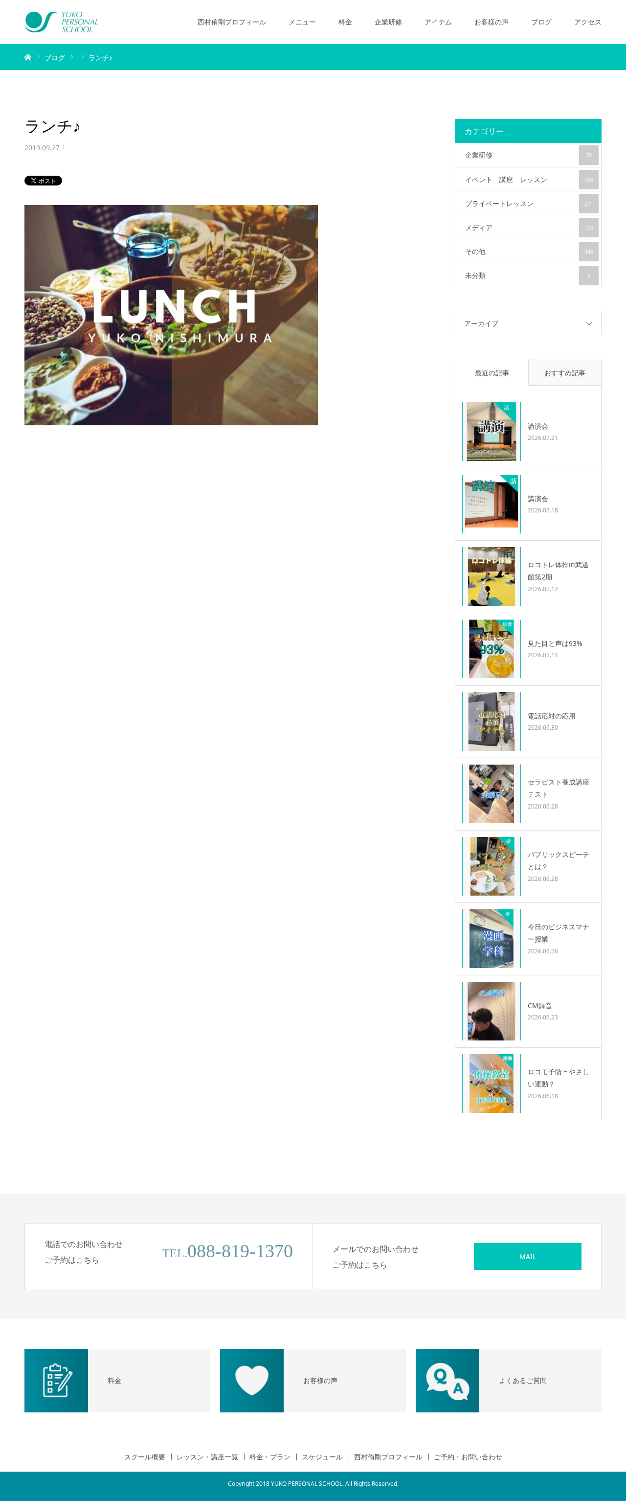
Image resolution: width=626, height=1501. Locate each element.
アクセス (588, 21)
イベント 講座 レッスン (529, 179)
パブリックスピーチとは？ (558, 860)
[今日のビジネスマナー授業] (491, 938)
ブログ (541, 21)
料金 (345, 21)
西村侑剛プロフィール (232, 21)
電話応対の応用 (552, 715)
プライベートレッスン (529, 203)
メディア (529, 227)
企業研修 (388, 21)
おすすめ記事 (564, 372)
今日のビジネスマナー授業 (558, 933)
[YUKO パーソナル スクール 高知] (61, 22)
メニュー (302, 21)
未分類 (527, 275)
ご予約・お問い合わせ (468, 1457)
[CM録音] (491, 1011)
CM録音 (540, 1005)
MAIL (527, 1256)
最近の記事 (492, 372)
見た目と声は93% (555, 643)
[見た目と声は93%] (491, 649)
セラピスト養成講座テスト (558, 788)
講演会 (538, 426)
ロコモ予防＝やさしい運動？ (558, 1077)
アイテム (438, 21)
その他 (529, 251)
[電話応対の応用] (491, 721)
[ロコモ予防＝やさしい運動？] (491, 1083)
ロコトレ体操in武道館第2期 (558, 570)
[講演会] (491, 431)
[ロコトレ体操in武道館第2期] (491, 576)
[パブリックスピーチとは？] (491, 866)
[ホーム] (27, 56)
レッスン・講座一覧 (207, 1457)
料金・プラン (270, 1457)
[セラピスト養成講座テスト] (491, 793)
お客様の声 (491, 21)
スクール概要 (144, 1457)
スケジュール (322, 1457)
